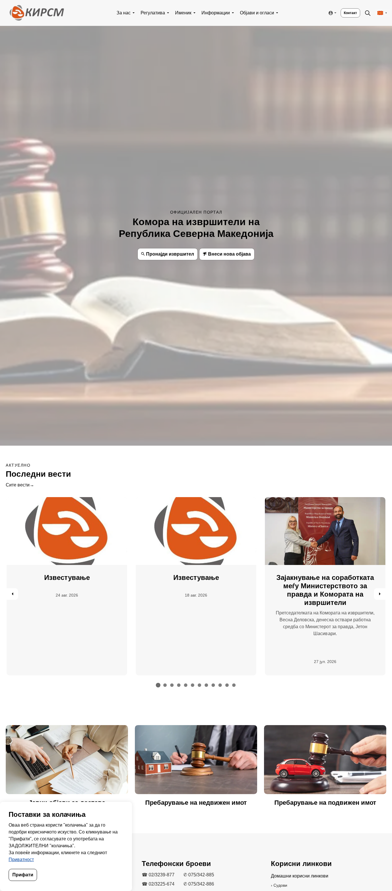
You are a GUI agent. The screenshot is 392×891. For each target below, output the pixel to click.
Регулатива (153, 12)
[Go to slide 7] (199, 685)
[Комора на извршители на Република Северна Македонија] (36, 13)
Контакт (350, 13)
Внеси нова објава (229, 254)
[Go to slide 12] (234, 685)
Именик (183, 12)
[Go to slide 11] (227, 685)
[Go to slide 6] (192, 685)
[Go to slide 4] (179, 685)
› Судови (279, 885)
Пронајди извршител (170, 254)
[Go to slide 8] (206, 685)
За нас (124, 12)
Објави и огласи (257, 12)
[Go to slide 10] (220, 685)
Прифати (22, 874)
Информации (215, 12)
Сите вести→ (20, 484)
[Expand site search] (367, 13)
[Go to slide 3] (172, 685)
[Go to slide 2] (165, 685)
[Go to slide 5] (185, 685)
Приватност (21, 859)
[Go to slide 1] (158, 685)
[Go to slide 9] (213, 685)
